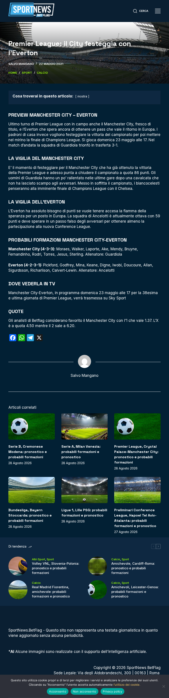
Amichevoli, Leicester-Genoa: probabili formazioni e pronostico (135, 591)
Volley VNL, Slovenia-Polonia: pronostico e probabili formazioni (55, 568)
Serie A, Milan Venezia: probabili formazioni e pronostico (81, 451)
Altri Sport (38, 559)
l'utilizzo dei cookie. (127, 684)
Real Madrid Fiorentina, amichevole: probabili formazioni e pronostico (51, 591)
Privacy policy (112, 691)
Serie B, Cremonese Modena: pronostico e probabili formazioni (27, 451)
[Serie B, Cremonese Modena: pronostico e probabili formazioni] (31, 426)
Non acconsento (84, 691)
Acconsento (57, 691)
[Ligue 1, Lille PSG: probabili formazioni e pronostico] (84, 490)
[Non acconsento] (163, 686)
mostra (82, 96)
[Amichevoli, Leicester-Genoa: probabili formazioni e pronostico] (97, 589)
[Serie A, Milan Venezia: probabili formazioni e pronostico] (84, 426)
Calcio (115, 559)
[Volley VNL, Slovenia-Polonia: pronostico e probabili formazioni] (18, 566)
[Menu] (158, 11)
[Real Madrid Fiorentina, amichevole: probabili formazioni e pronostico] (18, 589)
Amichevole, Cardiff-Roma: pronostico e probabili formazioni (133, 568)
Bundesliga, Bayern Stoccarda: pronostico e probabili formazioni (30, 515)
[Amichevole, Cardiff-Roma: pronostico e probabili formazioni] (97, 566)
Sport (50, 559)
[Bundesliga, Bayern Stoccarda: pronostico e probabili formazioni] (31, 490)
